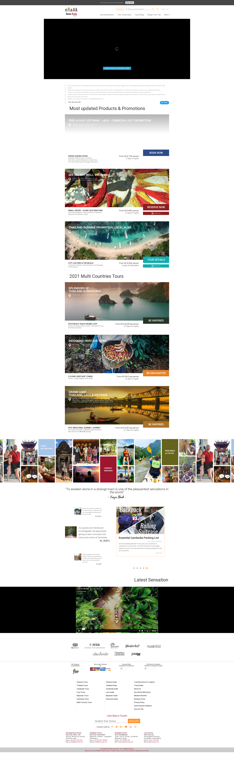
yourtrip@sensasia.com (76, 742)
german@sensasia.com (100, 742)
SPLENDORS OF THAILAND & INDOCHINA (85, 289)
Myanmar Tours (82, 696)
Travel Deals (138, 685)
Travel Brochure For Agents (144, 682)
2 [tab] (137, 568)
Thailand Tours (82, 685)
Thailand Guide (111, 685)
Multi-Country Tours (84, 702)
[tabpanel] (140, 534)
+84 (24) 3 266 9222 (76, 740)
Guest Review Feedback (143, 706)
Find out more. (119, 2)
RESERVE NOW (156, 207)
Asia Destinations (107, 15)
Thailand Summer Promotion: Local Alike (100, 227)
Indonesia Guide (112, 699)
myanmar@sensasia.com (125, 742)
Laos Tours (81, 692)
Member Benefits (140, 696)
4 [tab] (143, 568)
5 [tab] (147, 568)
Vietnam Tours (82, 682)
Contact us (120, 9)
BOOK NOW (156, 152)
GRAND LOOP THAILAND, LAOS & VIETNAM (88, 393)
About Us (137, 689)
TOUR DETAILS (156, 259)
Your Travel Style (124, 15)
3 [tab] (140, 568)
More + (167, 15)
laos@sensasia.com (153, 742)
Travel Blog (139, 15)
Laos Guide (110, 692)
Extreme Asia (157, 544)
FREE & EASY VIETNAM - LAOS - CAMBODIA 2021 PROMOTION (110, 120)
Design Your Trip (154, 15)
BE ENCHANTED (156, 373)
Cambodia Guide (112, 689)
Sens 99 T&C (139, 709)
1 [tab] (134, 568)
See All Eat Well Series (142, 692)
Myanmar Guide (111, 696)
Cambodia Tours (83, 689)
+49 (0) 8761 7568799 (100, 740)
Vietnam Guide (111, 682)
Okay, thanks (129, 2)
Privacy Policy (139, 702)
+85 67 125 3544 (153, 740)
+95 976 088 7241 (124, 740)
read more (159, 562)
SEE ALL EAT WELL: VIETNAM (88, 175)
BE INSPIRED (156, 320)
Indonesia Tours (83, 699)
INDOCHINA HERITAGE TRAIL (88, 341)
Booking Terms (139, 699)
